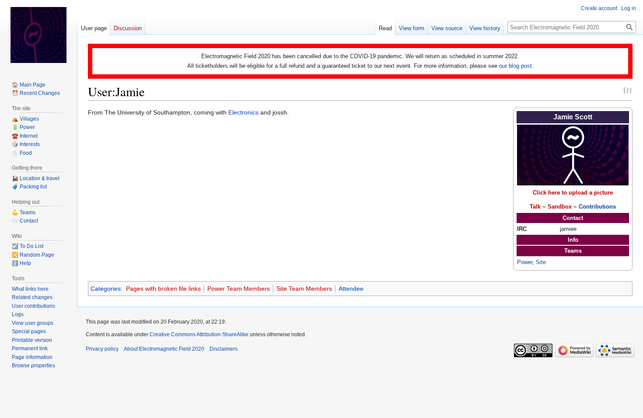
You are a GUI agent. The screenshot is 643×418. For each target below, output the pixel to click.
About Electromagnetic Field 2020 (164, 349)
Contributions (597, 206)
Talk (535, 206)
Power (524, 262)
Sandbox (560, 206)
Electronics (243, 112)
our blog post (515, 66)
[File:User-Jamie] (573, 154)
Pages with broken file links (163, 288)
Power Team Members (238, 288)
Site (541, 262)
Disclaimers (224, 349)
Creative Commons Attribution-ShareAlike (199, 334)
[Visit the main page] (38, 35)
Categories (106, 288)
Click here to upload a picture (573, 192)
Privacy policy (102, 349)
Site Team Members (304, 288)
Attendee (351, 288)
